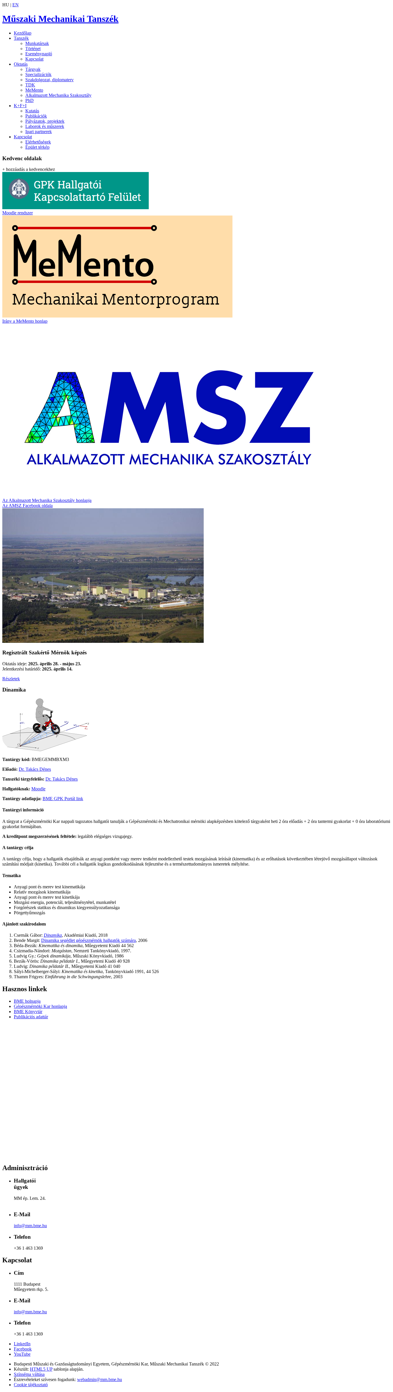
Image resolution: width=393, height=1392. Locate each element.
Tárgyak (33, 69)
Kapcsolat (34, 58)
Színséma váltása (29, 1374)
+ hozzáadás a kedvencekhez (28, 169)
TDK (30, 84)
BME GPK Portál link (63, 798)
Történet (33, 48)
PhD (29, 100)
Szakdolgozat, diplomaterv (49, 79)
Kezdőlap (22, 33)
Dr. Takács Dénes (35, 769)
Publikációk (36, 116)
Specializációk (38, 74)
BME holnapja (27, 1001)
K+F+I (20, 105)
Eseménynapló (38, 53)
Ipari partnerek (38, 131)
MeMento (34, 90)
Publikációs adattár (31, 1016)
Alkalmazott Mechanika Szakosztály (58, 95)
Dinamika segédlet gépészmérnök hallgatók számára (88, 940)
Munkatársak (37, 43)
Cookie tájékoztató (31, 1384)
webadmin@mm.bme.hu (99, 1379)
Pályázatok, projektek (44, 121)
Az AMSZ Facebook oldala (27, 505)
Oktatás (21, 64)
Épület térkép (37, 147)
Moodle (38, 788)
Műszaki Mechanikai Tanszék (60, 19)
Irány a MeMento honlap (24, 321)
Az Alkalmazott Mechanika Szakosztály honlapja (46, 500)
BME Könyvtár (28, 1011)
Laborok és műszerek (44, 126)
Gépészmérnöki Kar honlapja (40, 1006)
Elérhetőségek (38, 141)
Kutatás (32, 110)
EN (15, 4)
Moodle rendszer (17, 212)
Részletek (11, 678)
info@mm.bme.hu (30, 1225)
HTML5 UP (41, 1369)
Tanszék (21, 38)
